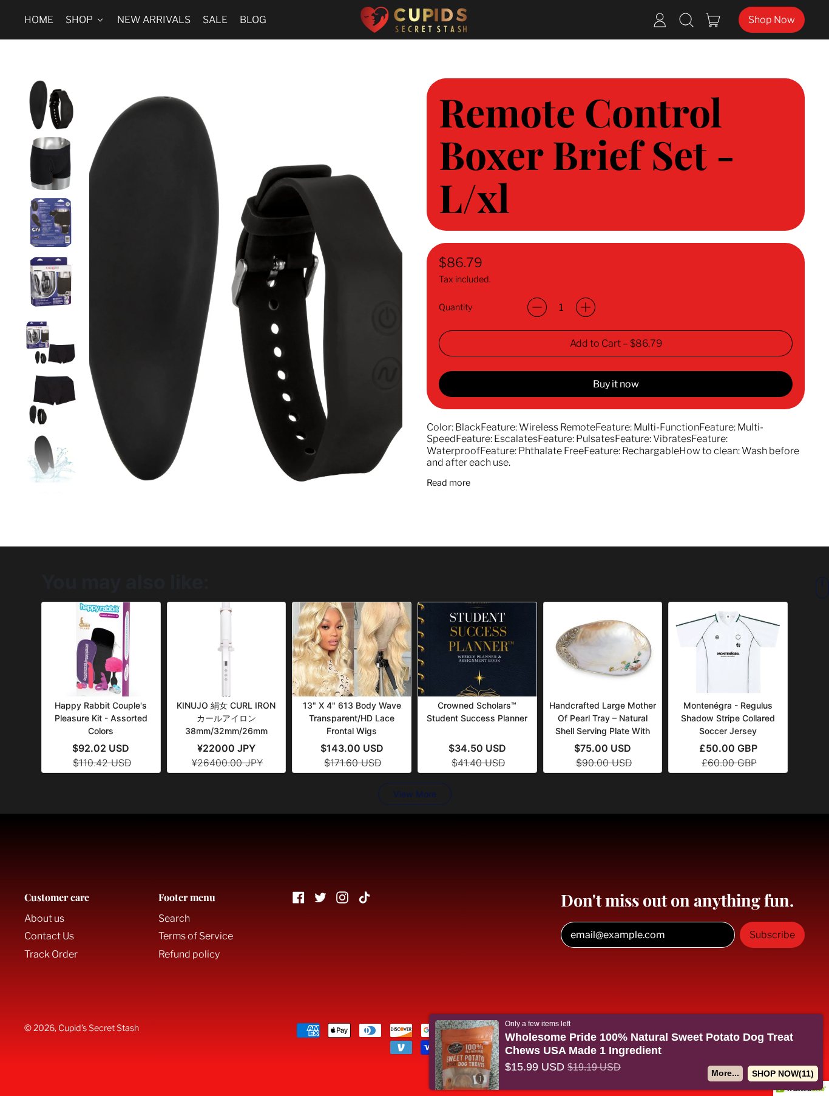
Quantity (455, 307)
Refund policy (189, 954)
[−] (537, 307)
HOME (38, 20)
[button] (686, 20)
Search (174, 918)
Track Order (51, 954)
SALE (215, 20)
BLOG (253, 20)
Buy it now (616, 384)
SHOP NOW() (782, 1073)
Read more (448, 483)
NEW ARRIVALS (154, 20)
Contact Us (49, 936)
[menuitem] (50, 104)
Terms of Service (195, 936)
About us (44, 918)
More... (725, 1073)
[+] (585, 307)
